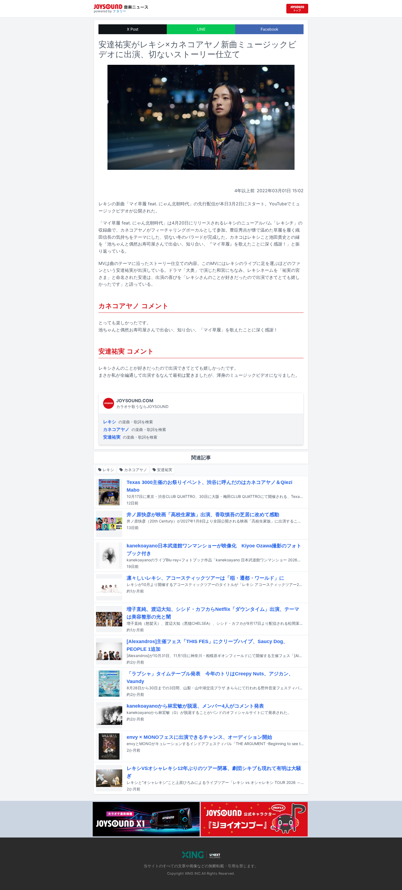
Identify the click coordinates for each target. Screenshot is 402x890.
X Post (132, 29)
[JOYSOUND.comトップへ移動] (297, 8)
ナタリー (119, 11)
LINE (201, 29)
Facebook (269, 29)
